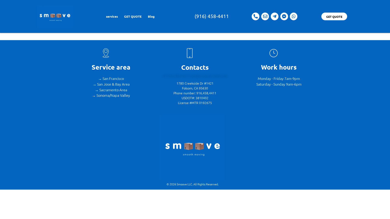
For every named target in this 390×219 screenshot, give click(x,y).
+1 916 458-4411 (176, 75)
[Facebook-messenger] (284, 16)
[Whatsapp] (294, 16)
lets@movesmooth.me (209, 75)
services (112, 16)
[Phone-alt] (255, 16)
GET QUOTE (132, 16)
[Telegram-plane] (274, 16)
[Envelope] (265, 16)
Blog (151, 16)
